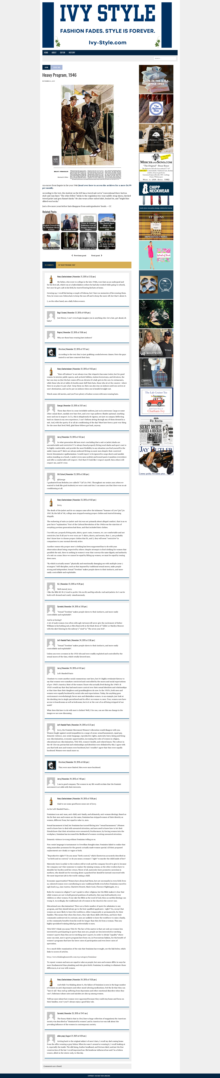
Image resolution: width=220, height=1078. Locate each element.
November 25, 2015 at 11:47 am (76, 1013)
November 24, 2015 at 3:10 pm (75, 606)
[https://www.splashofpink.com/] (156, 268)
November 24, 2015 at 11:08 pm (84, 798)
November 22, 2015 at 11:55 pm (84, 368)
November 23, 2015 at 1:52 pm (73, 437)
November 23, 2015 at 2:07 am (74, 405)
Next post (95, 255)
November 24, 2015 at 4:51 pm (73, 668)
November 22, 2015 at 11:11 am (77, 349)
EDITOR (62, 52)
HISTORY (72, 52)
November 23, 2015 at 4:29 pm (72, 584)
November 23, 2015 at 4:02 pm (84, 499)
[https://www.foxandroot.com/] (156, 327)
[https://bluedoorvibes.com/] (156, 297)
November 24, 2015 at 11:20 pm (84, 979)
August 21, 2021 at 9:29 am (75, 1036)
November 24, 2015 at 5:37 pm (83, 724)
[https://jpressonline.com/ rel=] (156, 92)
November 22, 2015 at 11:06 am (74, 332)
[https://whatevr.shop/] (156, 356)
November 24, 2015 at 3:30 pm (83, 640)
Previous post (80, 255)
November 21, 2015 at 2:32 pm (84, 276)
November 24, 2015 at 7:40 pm (73, 778)
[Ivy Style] (107, 25)
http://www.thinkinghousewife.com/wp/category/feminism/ (72, 957)
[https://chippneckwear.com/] (156, 209)
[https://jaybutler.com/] (156, 473)
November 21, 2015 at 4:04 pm (78, 312)
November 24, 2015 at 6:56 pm (77, 762)
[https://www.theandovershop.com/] (156, 121)
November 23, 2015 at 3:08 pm (77, 474)
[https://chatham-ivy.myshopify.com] (156, 414)
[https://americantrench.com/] (156, 150)
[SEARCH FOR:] (165, 58)
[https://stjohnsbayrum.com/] (156, 238)
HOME (46, 52)
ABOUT (54, 52)
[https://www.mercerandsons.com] (156, 180)
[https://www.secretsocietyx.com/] (156, 444)
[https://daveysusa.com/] (156, 385)
